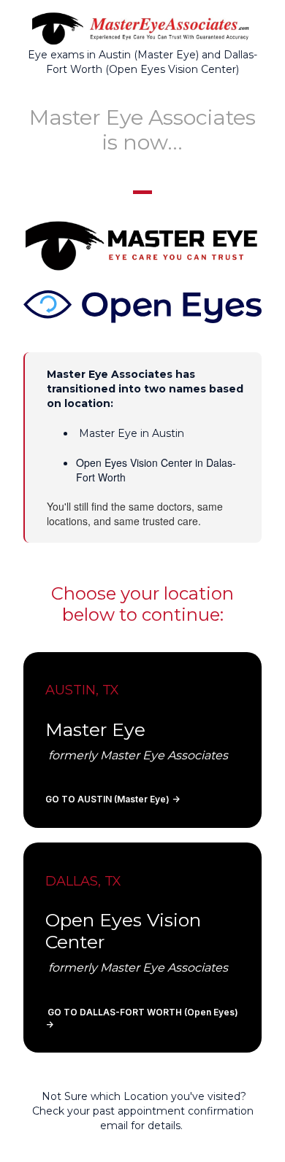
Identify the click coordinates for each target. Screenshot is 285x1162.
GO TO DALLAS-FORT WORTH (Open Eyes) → (141, 1018)
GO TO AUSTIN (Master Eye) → (112, 799)
